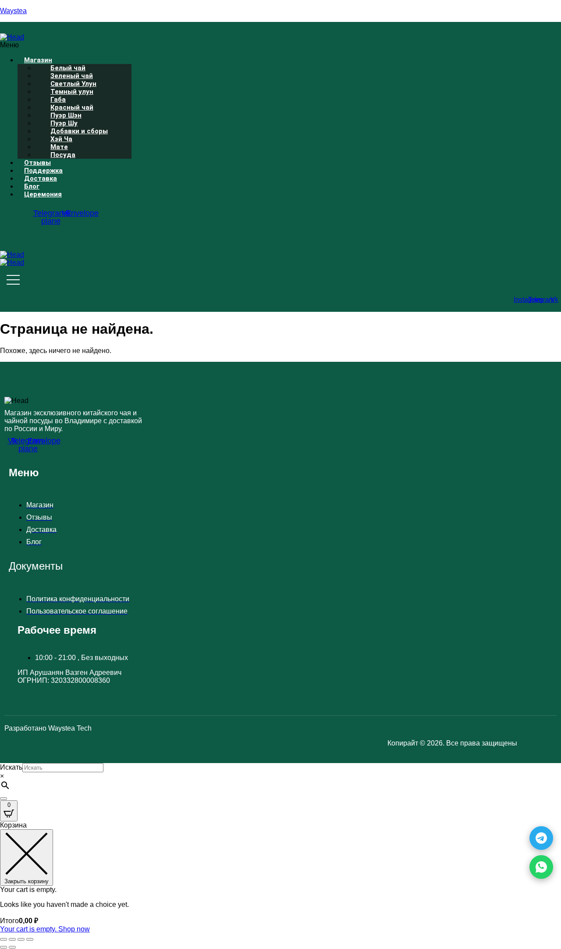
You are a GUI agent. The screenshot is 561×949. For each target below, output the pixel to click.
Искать (11, 767)
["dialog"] (280, 877)
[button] (199, 45)
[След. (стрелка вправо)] (12, 947)
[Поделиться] (21, 939)
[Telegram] (541, 838)
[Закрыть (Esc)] (29, 939)
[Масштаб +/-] (3, 939)
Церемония (43, 194)
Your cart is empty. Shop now (45, 929)
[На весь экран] (12, 939)
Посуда (62, 155)
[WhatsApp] (541, 867)
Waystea (13, 10)
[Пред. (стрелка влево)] (3, 947)
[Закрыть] (3, 798)
